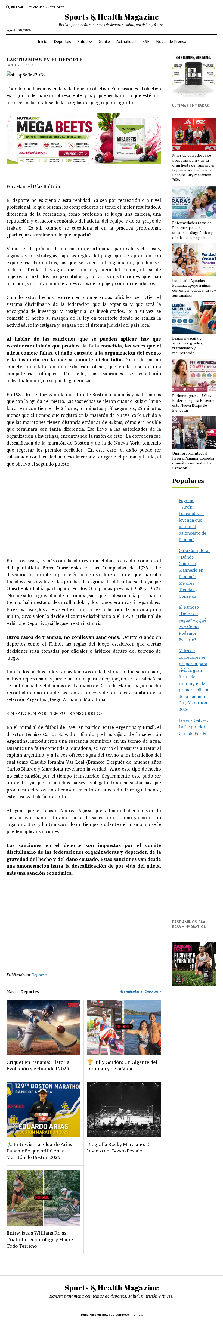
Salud (83, 41)
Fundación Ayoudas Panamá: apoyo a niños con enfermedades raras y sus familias (194, 288)
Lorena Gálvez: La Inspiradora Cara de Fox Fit (193, 726)
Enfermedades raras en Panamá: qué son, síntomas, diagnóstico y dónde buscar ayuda (192, 230)
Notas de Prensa (171, 41)
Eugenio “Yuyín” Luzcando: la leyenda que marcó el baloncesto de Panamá (192, 520)
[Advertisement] (84, 512)
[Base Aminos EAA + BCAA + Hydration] (194, 964)
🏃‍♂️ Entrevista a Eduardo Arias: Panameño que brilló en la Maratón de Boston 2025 (40, 1150)
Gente (104, 41)
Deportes (62, 41)
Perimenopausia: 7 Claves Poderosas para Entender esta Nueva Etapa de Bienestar (194, 403)
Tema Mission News (95, 1314)
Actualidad (126, 41)
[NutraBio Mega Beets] (84, 162)
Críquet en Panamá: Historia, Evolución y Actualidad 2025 (38, 1065)
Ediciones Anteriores (46, 7)
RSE (146, 41)
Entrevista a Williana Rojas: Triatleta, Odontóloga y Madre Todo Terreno (40, 1239)
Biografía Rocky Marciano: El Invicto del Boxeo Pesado (119, 1147)
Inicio (42, 41)
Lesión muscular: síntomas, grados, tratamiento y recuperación (187, 345)
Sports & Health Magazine (111, 16)
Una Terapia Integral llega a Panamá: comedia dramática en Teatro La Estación (193, 460)
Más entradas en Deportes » (140, 991)
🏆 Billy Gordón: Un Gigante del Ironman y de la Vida (122, 1065)
